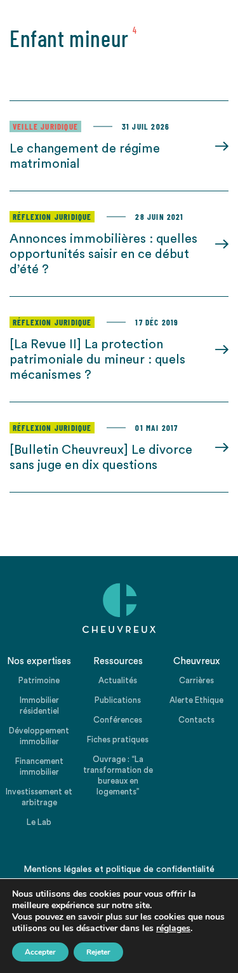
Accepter (40, 952)
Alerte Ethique (196, 700)
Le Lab (39, 822)
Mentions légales (57, 869)
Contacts (196, 720)
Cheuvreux (119, 608)
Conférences (117, 720)
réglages (173, 928)
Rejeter (98, 952)
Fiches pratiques (118, 739)
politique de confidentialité (160, 869)
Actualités (117, 680)
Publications (118, 700)
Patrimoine (39, 680)
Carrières (196, 680)
